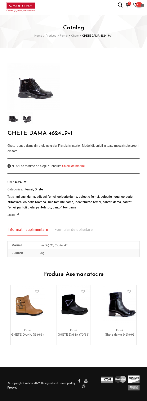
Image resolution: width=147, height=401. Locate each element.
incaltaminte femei (88, 202)
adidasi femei (46, 196)
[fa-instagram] (83, 386)
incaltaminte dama (60, 202)
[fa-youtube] (85, 381)
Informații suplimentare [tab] (27, 229)
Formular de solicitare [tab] (74, 229)
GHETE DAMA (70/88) (74, 334)
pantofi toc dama (64, 207)
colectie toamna (34, 202)
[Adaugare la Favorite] (37, 292)
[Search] (120, 5)
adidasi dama (25, 196)
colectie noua (110, 196)
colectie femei (89, 196)
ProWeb (12, 387)
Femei (28, 189)
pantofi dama (112, 202)
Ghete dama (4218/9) (119, 334)
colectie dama (67, 196)
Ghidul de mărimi (73, 166)
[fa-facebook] (18, 215)
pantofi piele (25, 207)
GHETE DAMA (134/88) (27, 334)
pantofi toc (43, 207)
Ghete (39, 189)
